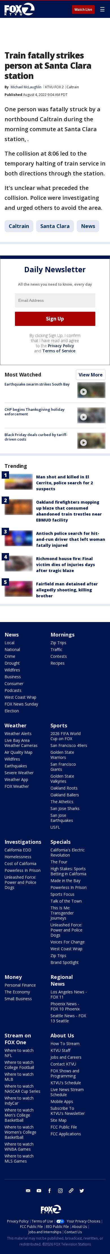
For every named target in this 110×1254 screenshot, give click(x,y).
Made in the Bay (65, 880)
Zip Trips (58, 642)
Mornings (62, 634)
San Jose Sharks (65, 808)
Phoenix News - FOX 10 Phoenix (65, 1006)
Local (9, 642)
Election (12, 710)
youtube (38, 1190)
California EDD (18, 850)
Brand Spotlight (64, 962)
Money (13, 977)
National (12, 649)
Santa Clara (55, 226)
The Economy (17, 992)
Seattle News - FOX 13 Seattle (68, 1018)
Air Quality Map (18, 752)
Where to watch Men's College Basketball (19, 1115)
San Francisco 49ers (68, 745)
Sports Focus (62, 894)
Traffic (56, 649)
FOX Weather (17, 786)
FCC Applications (65, 1133)
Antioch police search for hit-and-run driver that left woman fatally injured (70, 539)
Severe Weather (19, 772)
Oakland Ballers (64, 794)
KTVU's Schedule (65, 1082)
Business (13, 676)
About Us (62, 1035)
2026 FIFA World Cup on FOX (65, 736)
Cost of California (20, 863)
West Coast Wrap (20, 697)
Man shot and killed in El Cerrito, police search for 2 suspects (64, 482)
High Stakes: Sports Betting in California (68, 871)
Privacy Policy (61, 345)
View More (91, 375)
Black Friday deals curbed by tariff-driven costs (36, 437)
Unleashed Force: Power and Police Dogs (20, 882)
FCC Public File (63, 1127)
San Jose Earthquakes (61, 818)
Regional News (61, 980)
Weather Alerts (18, 733)
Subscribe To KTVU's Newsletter (67, 1111)
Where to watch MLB (19, 1076)
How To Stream (65, 1043)
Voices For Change (67, 942)
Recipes (57, 663)
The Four (58, 861)
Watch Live (83, 10)
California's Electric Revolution (67, 852)
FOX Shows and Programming (64, 1073)
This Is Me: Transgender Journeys (62, 913)
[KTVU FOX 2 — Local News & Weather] (21, 9)
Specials (60, 841)
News (88, 226)
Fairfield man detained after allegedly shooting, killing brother (67, 589)
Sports (58, 725)
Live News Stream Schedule (67, 1092)
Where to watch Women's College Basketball (20, 1132)
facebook (49, 1190)
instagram (60, 1190)
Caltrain (73, 87)
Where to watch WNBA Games (19, 1146)
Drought (12, 663)
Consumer (14, 683)
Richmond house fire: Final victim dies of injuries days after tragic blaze (65, 564)
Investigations (23, 841)
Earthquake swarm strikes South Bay (37, 384)
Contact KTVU (63, 1064)
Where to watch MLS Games (19, 1158)
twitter (81, 1190)
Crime (10, 656)
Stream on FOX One (18, 1039)
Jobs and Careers (66, 1057)
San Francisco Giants (63, 766)
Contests (58, 656)
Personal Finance (20, 985)
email (28, 1190)
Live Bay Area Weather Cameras (21, 743)
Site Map (58, 1120)
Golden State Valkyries (62, 778)
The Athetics (61, 801)
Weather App (16, 779)
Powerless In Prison (23, 870)
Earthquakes (16, 766)
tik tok (71, 1190)
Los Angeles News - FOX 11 (68, 994)
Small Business (18, 998)
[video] (91, 390)
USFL (55, 827)
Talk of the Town (66, 901)
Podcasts (13, 690)
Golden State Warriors (62, 755)
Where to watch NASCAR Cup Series (22, 1088)
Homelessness (18, 856)
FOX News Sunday (21, 704)
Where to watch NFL (19, 1053)
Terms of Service (58, 350)
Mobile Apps (61, 1101)
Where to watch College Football (19, 1065)
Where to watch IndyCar (19, 1100)
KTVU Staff (60, 1050)
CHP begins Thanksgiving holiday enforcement (35, 411)
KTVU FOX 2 (54, 87)
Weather (16, 725)
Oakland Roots (64, 788)
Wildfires (12, 670)
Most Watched (23, 374)
